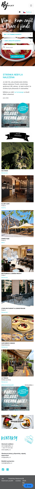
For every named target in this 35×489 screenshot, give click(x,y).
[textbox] (17, 34)
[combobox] (17, 34)
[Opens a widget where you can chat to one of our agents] (28, 486)
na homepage (19, 92)
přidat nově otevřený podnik (7, 385)
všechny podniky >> (29, 385)
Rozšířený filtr (17, 56)
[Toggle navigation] (31, 5)
